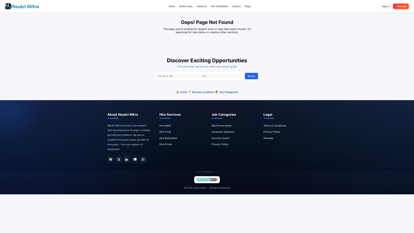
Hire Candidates (219, 6)
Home (172, 6)
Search (251, 76)
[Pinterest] (135, 159)
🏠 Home (181, 92)
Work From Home (222, 125)
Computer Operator (223, 131)
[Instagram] (143, 159)
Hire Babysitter (168, 138)
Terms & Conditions (274, 125)
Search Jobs (185, 6)
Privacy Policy (220, 144)
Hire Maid (165, 125)
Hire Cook (165, 131)
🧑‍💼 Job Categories (226, 92)
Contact (236, 6)
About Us (202, 6)
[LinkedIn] (127, 159)
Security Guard (220, 138)
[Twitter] (118, 159)
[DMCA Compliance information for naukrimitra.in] (207, 179)
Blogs (248, 6)
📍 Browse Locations (201, 92)
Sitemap (268, 138)
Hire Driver (165, 144)
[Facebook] (110, 159)
